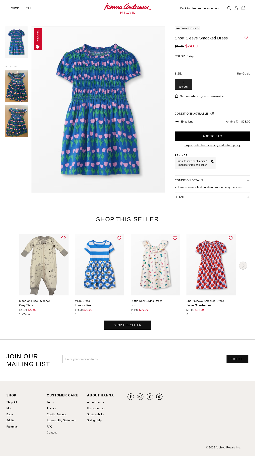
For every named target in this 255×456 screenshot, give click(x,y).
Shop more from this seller (192, 165)
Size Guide (243, 73)
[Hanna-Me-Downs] (127, 8)
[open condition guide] (212, 113)
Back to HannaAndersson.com (199, 8)
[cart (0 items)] (243, 7)
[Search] (229, 8)
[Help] (213, 163)
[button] (246, 38)
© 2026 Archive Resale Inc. (223, 447)
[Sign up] (236, 8)
